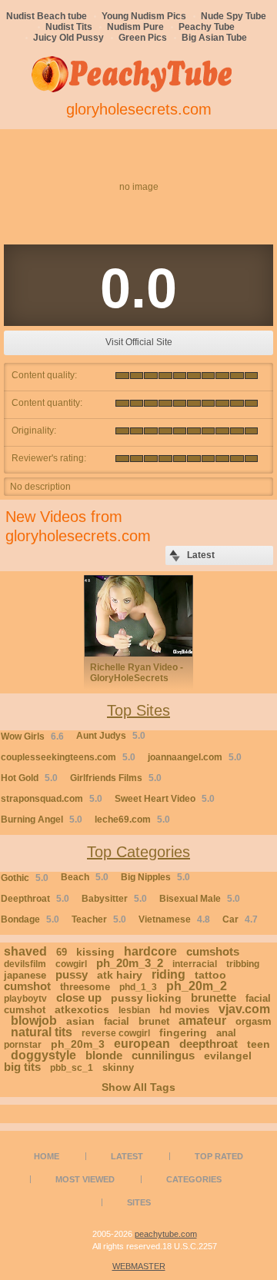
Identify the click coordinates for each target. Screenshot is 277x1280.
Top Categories (138, 851)
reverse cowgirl (116, 1033)
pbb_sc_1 (71, 1067)
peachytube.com (166, 1233)
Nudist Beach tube (46, 16)
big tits (22, 1066)
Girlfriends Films (116, 778)
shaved (25, 951)
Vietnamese (174, 919)
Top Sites (138, 710)
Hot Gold (29, 778)
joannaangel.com (195, 757)
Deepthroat (35, 898)
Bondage (30, 919)
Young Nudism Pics (144, 16)
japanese (25, 975)
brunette (213, 997)
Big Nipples (155, 877)
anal (226, 1033)
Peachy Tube (207, 27)
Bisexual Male (199, 898)
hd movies (184, 1010)
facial (116, 1021)
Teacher (99, 919)
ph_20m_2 (196, 985)
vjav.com (244, 1009)
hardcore (150, 951)
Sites (139, 1202)
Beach (84, 877)
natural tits (41, 1032)
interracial (194, 964)
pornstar (23, 1044)
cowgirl (71, 964)
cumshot (27, 985)
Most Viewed (85, 1179)
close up (79, 997)
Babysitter (114, 898)
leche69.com (132, 819)
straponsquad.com (51, 798)
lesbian (134, 1010)
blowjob (34, 1020)
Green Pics (142, 37)
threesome (85, 986)
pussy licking (146, 998)
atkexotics (82, 1009)
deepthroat (208, 1043)
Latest (127, 1156)
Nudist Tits (68, 27)
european (142, 1043)
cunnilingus (163, 1055)
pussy (71, 974)
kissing (95, 952)
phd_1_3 (138, 987)
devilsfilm (25, 964)
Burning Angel (41, 819)
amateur (202, 1020)
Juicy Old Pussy (68, 37)
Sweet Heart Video (165, 798)
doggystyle (43, 1055)
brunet (153, 1021)
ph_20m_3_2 (129, 962)
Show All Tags (138, 1087)
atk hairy (119, 975)
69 (61, 952)
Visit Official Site (138, 342)
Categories (194, 1179)
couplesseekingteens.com (68, 757)
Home (46, 1156)
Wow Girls (32, 736)
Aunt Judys (110, 735)
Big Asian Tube (214, 37)
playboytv (25, 998)
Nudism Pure (135, 27)
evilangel (228, 1055)
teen (258, 1044)
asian (80, 1021)
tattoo (210, 975)
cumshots (212, 951)
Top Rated (219, 1156)
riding (168, 974)
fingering (183, 1032)
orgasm (253, 1021)
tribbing (242, 964)
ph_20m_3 (78, 1044)
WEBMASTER (138, 1266)
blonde (103, 1055)
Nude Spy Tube (233, 16)
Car (240, 919)
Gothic (24, 878)
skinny (118, 1067)
